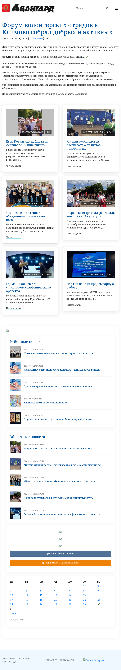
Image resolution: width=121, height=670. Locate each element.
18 (26, 599)
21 (70, 599)
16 (98, 595)
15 (84, 595)
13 (55, 595)
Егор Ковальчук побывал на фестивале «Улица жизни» (27, 143)
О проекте (51, 660)
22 (84, 599)
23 (98, 599)
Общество (36, 38)
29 (84, 604)
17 (11, 599)
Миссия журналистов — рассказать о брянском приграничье (85, 145)
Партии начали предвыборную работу (90, 285)
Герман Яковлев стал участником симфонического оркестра (28, 287)
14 (70, 595)
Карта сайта (66, 660)
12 (41, 595)
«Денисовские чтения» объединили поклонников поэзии (26, 216)
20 (55, 599)
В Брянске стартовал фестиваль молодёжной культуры (91, 214)
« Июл (13, 613)
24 (11, 604)
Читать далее (13, 165)
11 (26, 595)
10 (11, 595)
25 (26, 604)
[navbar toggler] (116, 8)
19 (41, 599)
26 (41, 604)
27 (55, 604)
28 (70, 604)
